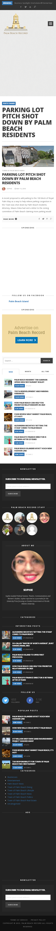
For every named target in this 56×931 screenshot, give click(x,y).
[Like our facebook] (30, 700)
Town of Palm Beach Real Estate (22, 800)
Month (28, 371)
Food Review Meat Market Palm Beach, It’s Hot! (33, 415)
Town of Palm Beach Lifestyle (20, 790)
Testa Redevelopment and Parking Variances (31, 392)
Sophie (9, 189)
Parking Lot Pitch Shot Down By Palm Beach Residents (23, 178)
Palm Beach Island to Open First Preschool (28, 655)
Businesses (12, 777)
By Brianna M (30, 409)
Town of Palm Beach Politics (20, 797)
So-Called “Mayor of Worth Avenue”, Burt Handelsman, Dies (33, 644)
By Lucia (29, 420)
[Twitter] (25, 7)
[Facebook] (21, 7)
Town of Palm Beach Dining (19, 787)
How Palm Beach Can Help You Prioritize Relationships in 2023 (29, 403)
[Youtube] (30, 7)
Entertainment (13, 780)
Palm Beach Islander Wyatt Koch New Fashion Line (33, 449)
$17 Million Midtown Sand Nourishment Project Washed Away (32, 739)
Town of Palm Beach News (13, 171)
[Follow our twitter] (5, 700)
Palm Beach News (15, 783)
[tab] (10, 372)
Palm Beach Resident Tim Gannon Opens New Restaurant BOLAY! (30, 380)
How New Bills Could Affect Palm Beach (32, 728)
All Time (45, 371)
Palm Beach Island (19, 301)
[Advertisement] (28, 66)
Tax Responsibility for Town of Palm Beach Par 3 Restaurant (30, 762)
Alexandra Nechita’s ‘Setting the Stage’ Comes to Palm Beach (30, 426)
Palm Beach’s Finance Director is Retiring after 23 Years (30, 438)
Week (11, 372)
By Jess (28, 386)
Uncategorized (13, 803)
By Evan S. (29, 397)
